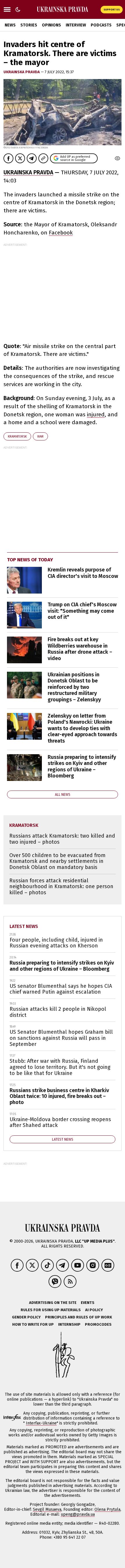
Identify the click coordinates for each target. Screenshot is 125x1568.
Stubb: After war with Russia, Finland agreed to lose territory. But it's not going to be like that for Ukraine (60, 1067)
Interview (76, 25)
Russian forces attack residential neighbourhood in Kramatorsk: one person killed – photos (61, 886)
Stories (28, 25)
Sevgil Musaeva (47, 1509)
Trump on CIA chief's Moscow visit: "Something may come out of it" (82, 610)
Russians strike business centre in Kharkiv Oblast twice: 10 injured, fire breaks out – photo (59, 1096)
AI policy (94, 1310)
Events (87, 1302)
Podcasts (101, 25)
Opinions (51, 25)
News (10, 25)
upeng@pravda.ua (78, 1514)
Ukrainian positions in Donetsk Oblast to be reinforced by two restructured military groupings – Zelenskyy (74, 687)
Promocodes (98, 1324)
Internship (69, 1324)
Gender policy (26, 1317)
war (40, 436)
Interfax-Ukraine (41, 1423)
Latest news (24, 926)
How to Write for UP (33, 1324)
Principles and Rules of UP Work (78, 1317)
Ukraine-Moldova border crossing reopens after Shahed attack (60, 1122)
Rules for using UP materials (51, 1310)
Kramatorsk (17, 436)
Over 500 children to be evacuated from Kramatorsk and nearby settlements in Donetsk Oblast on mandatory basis (57, 861)
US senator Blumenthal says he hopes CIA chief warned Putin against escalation (61, 989)
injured (96, 414)
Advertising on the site (52, 1302)
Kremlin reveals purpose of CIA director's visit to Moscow (83, 573)
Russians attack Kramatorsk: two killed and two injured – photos (62, 839)
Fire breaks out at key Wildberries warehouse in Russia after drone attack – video (80, 649)
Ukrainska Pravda (22, 72)
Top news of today (30, 560)
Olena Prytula (107, 1509)
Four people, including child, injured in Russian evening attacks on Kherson (56, 943)
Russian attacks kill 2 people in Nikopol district (58, 1012)
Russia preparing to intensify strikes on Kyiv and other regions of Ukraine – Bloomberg (82, 766)
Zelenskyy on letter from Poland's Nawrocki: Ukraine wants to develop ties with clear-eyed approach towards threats (82, 728)
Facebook (61, 232)
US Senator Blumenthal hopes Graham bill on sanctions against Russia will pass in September (61, 1038)
